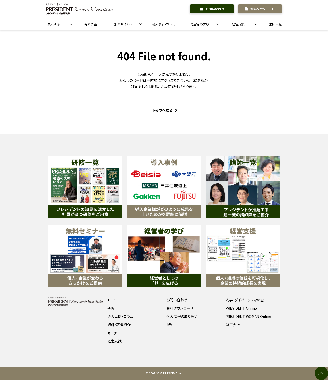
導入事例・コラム (163, 24)
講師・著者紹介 (119, 324)
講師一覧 (275, 24)
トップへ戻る (163, 110)
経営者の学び (200, 24)
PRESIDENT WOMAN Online (248, 316)
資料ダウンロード (262, 9)
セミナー (113, 333)
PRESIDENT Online (241, 308)
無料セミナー (123, 24)
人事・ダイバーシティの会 (245, 299)
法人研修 (53, 24)
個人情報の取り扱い (181, 316)
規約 (170, 324)
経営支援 (238, 24)
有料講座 (90, 24)
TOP (111, 299)
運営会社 (233, 324)
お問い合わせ (215, 9)
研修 (110, 308)
